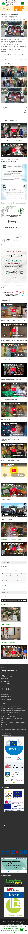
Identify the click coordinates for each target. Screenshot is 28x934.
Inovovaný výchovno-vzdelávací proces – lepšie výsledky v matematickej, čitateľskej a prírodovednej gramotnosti (13, 712)
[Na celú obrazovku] (25, 156)
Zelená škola (4, 724)
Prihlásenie (23, 922)
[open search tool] (25, 3)
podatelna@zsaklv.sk (6, 696)
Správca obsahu (6, 921)
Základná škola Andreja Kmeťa (11, 2)
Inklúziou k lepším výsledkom (8, 716)
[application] (14, 150)
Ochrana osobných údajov (17, 924)
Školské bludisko (5, 727)
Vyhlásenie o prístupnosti (14, 922)
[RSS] (18, 10)
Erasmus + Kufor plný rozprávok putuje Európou (13, 722)
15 (2, 578)
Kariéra (9, 924)
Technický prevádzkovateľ (16, 921)
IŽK (22, 3)
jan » (6, 585)
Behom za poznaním (6, 733)
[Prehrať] (2, 156)
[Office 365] (15, 10)
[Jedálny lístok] (23, 7)
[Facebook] (15, 7)
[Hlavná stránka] (20, 10)
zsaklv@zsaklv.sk (5, 694)
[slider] (24, 600)
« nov (2, 585)
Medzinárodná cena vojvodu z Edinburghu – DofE (13, 708)
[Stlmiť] (23, 156)
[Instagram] (17, 7)
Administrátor (15, 19)
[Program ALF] (20, 7)
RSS (6, 924)
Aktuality (22, 19)
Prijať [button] (21, 930)
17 (10, 578)
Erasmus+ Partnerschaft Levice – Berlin (10, 706)
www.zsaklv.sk (7, 699)
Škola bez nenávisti (6, 735)
